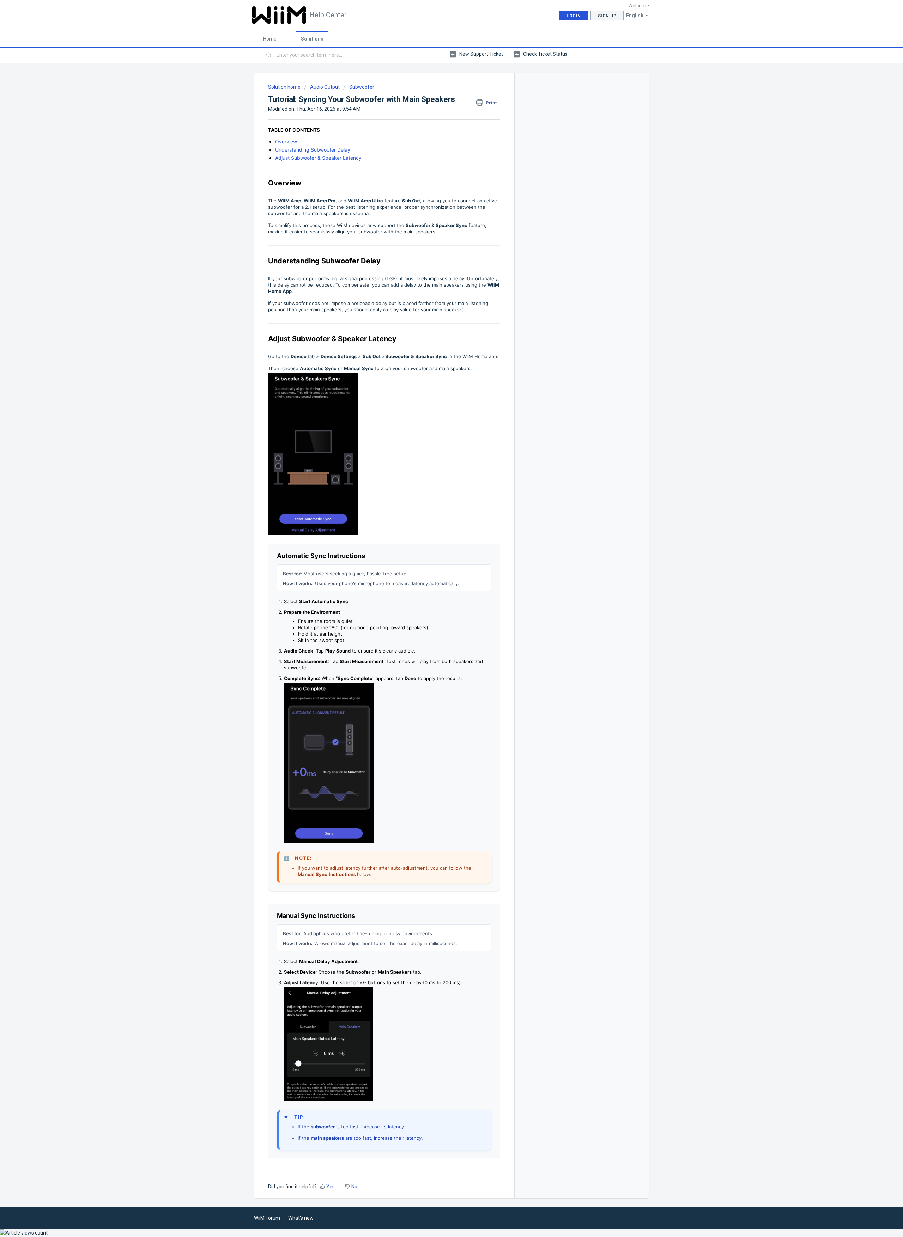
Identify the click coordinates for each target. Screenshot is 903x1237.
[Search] (269, 55)
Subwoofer (361, 87)
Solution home (285, 87)
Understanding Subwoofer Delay (312, 150)
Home (270, 39)
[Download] (438, 543)
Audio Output (325, 87)
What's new (301, 1218)
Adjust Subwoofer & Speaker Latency (318, 158)
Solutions (312, 39)
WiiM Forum (267, 1218)
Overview (286, 142)
